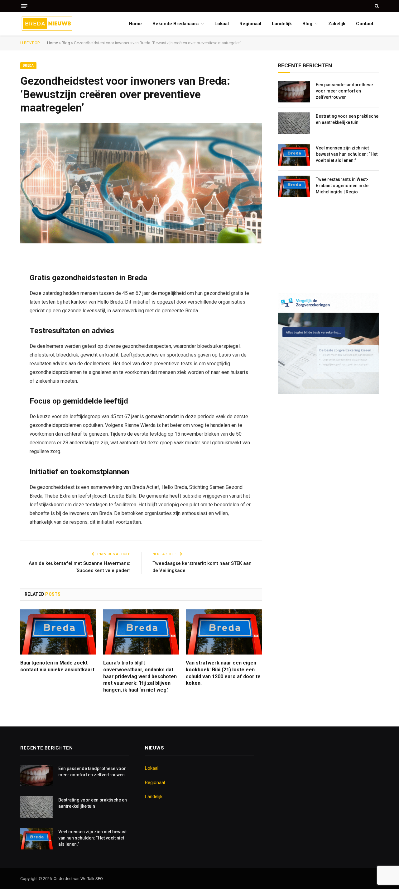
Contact (364, 23)
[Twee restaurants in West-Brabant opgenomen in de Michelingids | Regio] (294, 186)
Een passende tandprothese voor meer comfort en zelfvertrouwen (344, 91)
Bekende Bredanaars (175, 23)
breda (28, 65)
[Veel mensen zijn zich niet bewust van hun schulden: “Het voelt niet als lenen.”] (294, 155)
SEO (99, 878)
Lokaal (221, 23)
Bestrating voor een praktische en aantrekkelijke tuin (347, 119)
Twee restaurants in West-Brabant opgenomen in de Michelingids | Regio (342, 185)
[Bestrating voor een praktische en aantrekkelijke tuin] (294, 123)
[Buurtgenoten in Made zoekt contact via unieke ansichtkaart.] (58, 632)
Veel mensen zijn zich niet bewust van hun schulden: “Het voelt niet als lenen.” (346, 154)
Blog (307, 23)
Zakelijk (336, 23)
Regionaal (250, 23)
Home (135, 23)
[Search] (376, 6)
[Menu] (24, 6)
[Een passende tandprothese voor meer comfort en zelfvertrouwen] (294, 91)
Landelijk (282, 23)
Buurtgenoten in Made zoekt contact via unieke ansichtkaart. (58, 666)
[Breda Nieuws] (47, 23)
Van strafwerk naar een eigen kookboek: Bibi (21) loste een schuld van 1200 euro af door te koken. (223, 673)
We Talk (87, 878)
